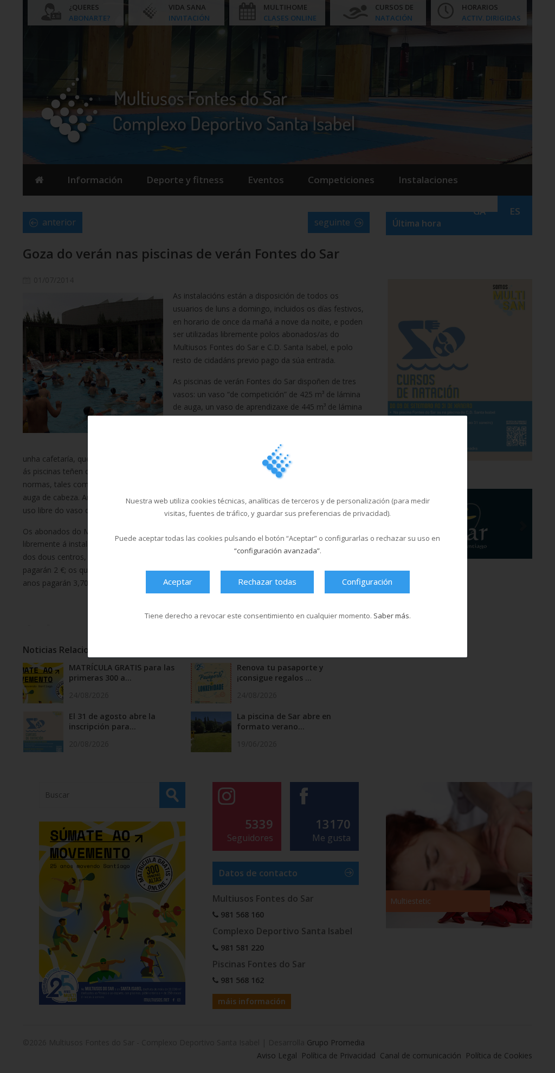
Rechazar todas (267, 581)
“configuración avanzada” (277, 550)
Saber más (391, 615)
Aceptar (177, 581)
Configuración (367, 581)
